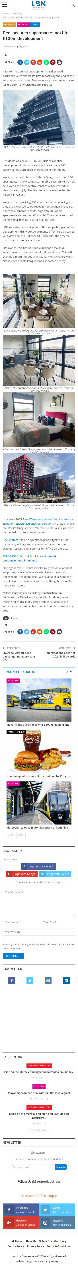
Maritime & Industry (39, 1065)
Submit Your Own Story (52, 1241)
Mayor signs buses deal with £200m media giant (38, 724)
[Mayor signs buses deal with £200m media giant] (39, 700)
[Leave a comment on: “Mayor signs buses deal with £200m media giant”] (47, 1098)
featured (15, 618)
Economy (23, 24)
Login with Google (25, 874)
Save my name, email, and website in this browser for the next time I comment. (38, 946)
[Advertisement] (39, 1020)
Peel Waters (10, 540)
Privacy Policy (35, 1246)
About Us (31, 1241)
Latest (35, 24)
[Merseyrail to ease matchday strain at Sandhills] (39, 803)
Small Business (16, 732)
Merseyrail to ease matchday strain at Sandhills (37, 827)
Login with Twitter (58, 874)
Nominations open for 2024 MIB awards (61, 654)
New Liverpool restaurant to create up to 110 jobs (39, 776)
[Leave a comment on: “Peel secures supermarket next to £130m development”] (6, 55)
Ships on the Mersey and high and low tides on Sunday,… (39, 1072)
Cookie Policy (16, 1246)
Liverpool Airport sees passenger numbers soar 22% (19, 656)
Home (18, 1241)
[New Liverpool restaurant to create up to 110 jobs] (39, 751)
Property (9, 24)
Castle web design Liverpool (47, 1261)
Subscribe (61, 1167)
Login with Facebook (41, 866)
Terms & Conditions (58, 1246)
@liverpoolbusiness (46, 1181)
